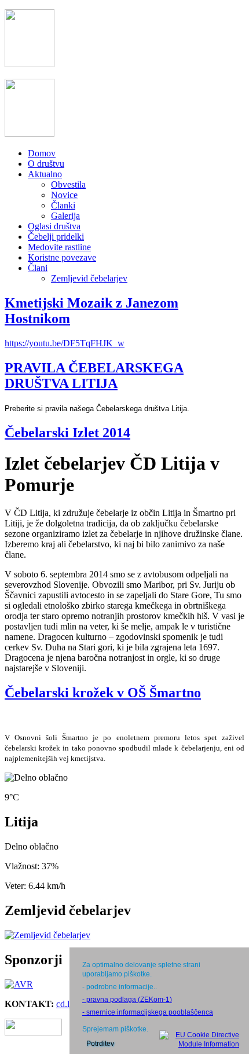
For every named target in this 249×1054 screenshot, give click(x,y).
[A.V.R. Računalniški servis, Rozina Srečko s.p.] (19, 984)
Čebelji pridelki (56, 236)
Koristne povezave (62, 257)
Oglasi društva (54, 226)
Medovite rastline (59, 247)
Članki (63, 205)
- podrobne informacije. (118, 987)
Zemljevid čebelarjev (89, 278)
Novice (64, 195)
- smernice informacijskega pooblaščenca (147, 1012)
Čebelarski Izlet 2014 (67, 432)
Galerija (65, 216)
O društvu (46, 164)
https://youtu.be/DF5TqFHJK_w (64, 343)
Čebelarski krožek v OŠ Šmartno (103, 692)
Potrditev (100, 1044)
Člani (37, 268)
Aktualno (45, 174)
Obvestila (68, 184)
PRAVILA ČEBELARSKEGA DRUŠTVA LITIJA (94, 375)
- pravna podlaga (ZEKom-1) (127, 1000)
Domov (42, 153)
